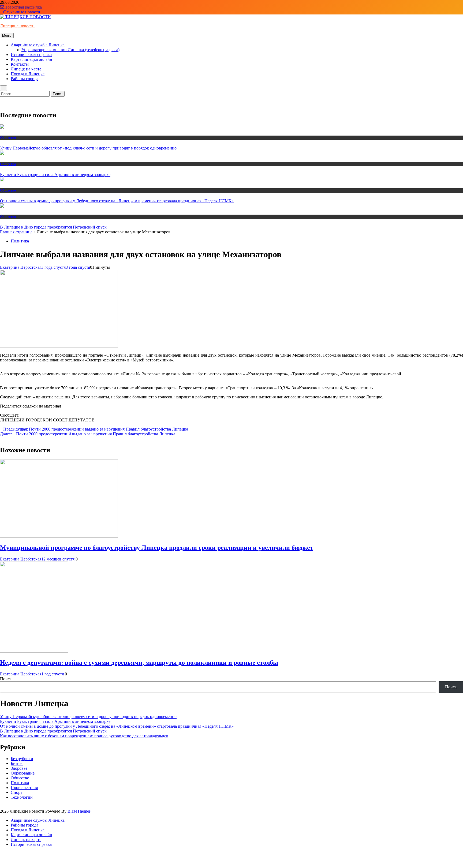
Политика (20, 241)
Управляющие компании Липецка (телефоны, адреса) (70, 49)
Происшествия (24, 787)
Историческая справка (31, 54)
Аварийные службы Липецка (38, 45)
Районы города (24, 78)
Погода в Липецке (27, 74)
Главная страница (16, 232)
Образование (23, 773)
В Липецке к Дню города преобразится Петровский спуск (53, 227)
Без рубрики (22, 758)
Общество (8, 138)
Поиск (6, 678)
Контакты (20, 64)
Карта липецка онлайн (31, 59)
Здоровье (19, 768)
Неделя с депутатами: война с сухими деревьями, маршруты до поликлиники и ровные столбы (139, 662)
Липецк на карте (26, 69)
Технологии (22, 797)
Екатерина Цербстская (20, 267)
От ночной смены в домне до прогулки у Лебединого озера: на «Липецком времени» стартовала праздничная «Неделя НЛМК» (117, 201)
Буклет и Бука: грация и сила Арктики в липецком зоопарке (55, 174)
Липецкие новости (17, 26)
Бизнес (17, 763)
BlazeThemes (79, 811)
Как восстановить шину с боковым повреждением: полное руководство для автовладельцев (84, 736)
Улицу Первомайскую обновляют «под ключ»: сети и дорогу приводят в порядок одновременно (88, 148)
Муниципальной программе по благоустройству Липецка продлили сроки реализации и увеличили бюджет (156, 547)
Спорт (16, 792)
